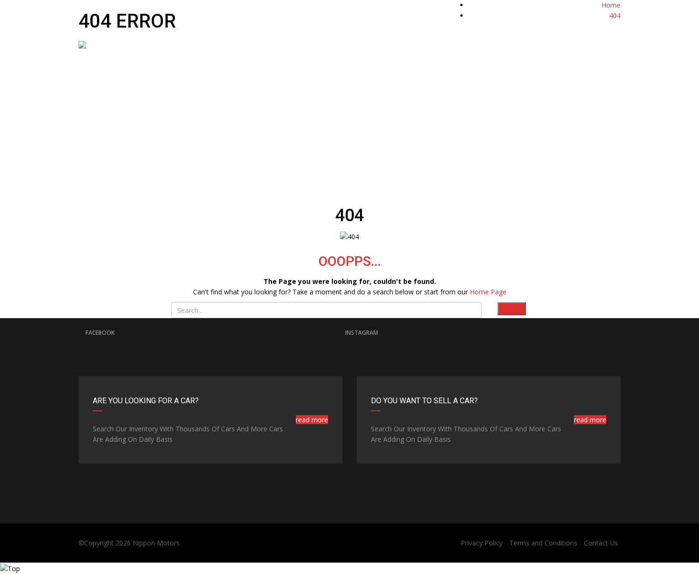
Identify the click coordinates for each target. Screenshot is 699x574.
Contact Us (601, 542)
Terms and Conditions (543, 542)
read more (312, 419)
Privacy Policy (482, 542)
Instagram (361, 333)
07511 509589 (551, 10)
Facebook (100, 333)
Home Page (488, 291)
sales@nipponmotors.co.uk (205, 10)
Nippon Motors (156, 542)
